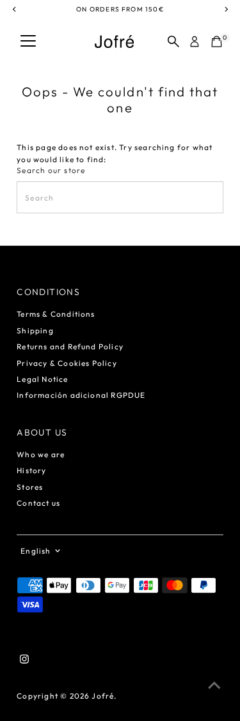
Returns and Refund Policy (70, 346)
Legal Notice (42, 379)
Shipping (35, 330)
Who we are (41, 454)
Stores (30, 487)
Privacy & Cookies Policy (67, 363)
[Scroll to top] (214, 686)
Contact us (38, 503)
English (35, 551)
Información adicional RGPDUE (81, 395)
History (31, 470)
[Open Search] (173, 41)
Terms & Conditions (56, 314)
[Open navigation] (28, 41)
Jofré (103, 696)
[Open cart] (216, 41)
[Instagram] (24, 661)
